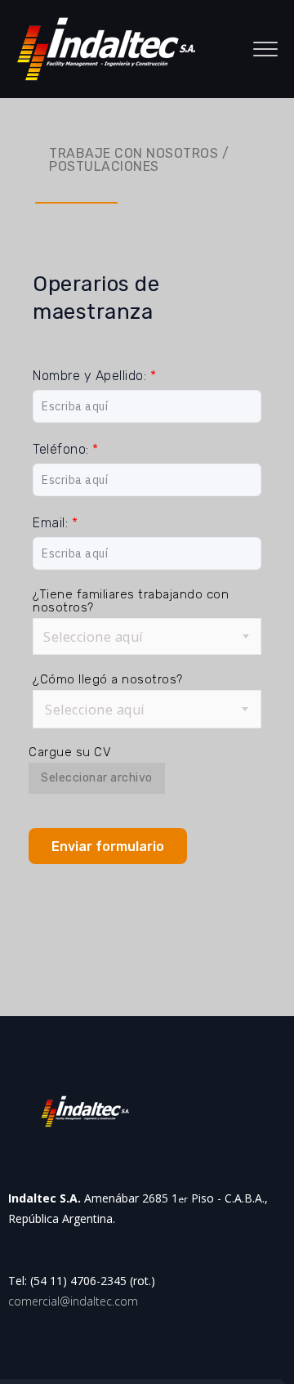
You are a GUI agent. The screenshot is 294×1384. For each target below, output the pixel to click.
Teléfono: (66, 449)
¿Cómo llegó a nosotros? (108, 679)
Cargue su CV (70, 752)
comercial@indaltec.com (73, 1301)
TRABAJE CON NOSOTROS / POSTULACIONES (139, 160)
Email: (55, 523)
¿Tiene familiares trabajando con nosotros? (131, 601)
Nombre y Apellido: (94, 375)
